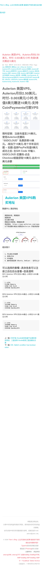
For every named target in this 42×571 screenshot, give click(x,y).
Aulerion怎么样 (16, 69)
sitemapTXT (16, 554)
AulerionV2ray (6, 81)
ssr (25, 67)
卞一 (20, 561)
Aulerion (29, 67)
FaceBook (26, 561)
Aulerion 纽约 (6, 73)
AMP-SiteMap (22, 558)
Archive (37, 561)
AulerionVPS (6, 69)
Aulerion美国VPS (23, 71)
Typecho (24, 545)
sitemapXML (7, 554)
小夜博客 (23, 75)
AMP (38, 558)
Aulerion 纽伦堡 (15, 75)
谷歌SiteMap (25, 554)
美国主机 (8, 67)
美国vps (14, 67)
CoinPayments (31, 75)
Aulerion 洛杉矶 (34, 71)
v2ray (22, 67)
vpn (18, 67)
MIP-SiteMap (31, 558)
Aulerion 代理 (24, 81)
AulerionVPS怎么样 (25, 77)
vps (3, 67)
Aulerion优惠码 (26, 69)
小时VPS (7, 79)
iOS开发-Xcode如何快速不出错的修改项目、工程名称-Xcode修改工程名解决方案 (20, 340)
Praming (29, 548)
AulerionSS (15, 81)
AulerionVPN (33, 79)
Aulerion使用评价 (11, 71)
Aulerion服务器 (23, 79)
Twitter (32, 561)
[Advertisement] (21, 32)
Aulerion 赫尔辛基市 (27, 73)
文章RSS (28, 551)
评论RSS (36, 551)
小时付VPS (14, 79)
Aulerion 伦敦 (16, 73)
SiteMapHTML (35, 554)
